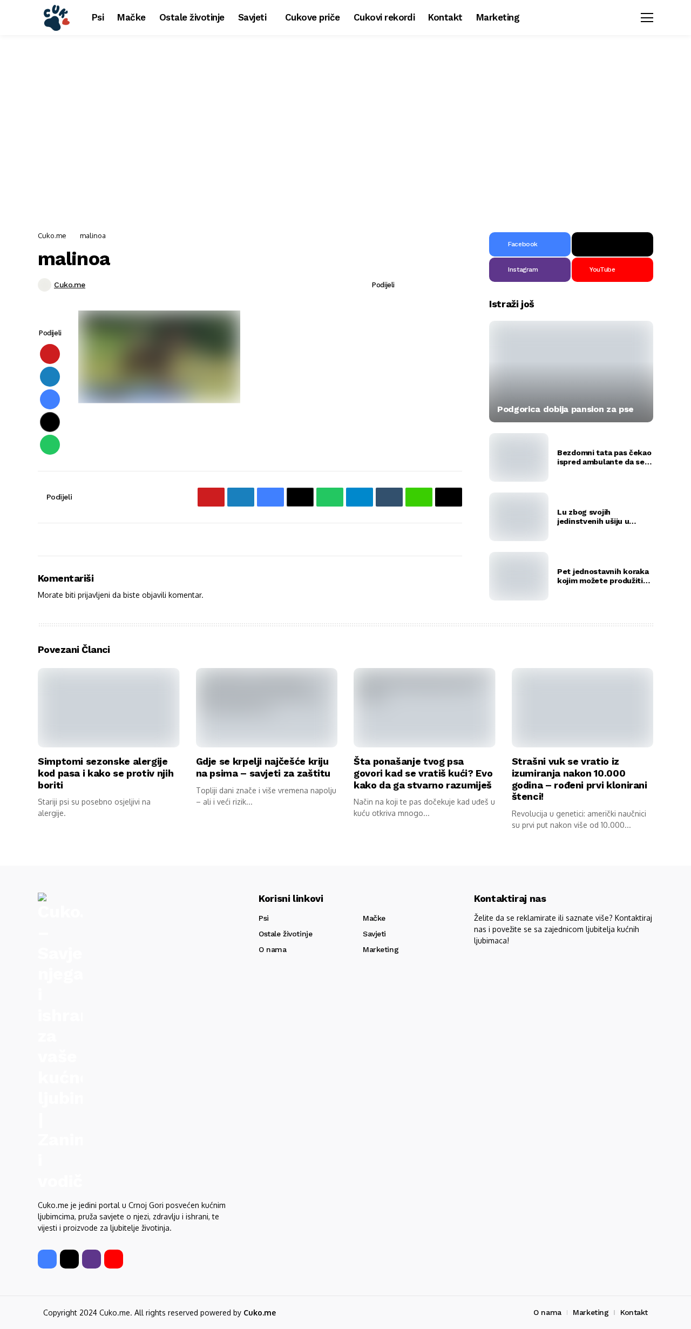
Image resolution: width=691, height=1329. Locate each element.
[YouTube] (113, 1259)
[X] (612, 244)
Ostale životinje (285, 933)
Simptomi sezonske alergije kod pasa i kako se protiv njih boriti (105, 772)
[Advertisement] (345, 129)
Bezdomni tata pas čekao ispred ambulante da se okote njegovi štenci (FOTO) (604, 457)
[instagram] (91, 1259)
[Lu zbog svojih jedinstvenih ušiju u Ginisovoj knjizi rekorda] (518, 517)
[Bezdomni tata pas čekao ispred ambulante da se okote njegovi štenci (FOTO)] (518, 457)
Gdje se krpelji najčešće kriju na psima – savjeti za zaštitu (263, 767)
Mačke (374, 918)
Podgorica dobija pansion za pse (565, 409)
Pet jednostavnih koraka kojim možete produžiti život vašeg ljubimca (603, 576)
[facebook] (47, 1259)
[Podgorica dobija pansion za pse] (571, 371)
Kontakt (634, 1312)
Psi (264, 918)
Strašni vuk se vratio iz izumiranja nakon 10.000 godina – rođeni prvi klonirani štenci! (579, 778)
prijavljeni (94, 594)
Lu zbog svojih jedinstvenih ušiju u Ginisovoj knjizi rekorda (600, 517)
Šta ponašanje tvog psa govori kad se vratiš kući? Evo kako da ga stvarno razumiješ (423, 772)
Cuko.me (52, 235)
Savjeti (374, 933)
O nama (272, 949)
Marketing (380, 949)
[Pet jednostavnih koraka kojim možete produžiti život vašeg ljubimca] (518, 576)
